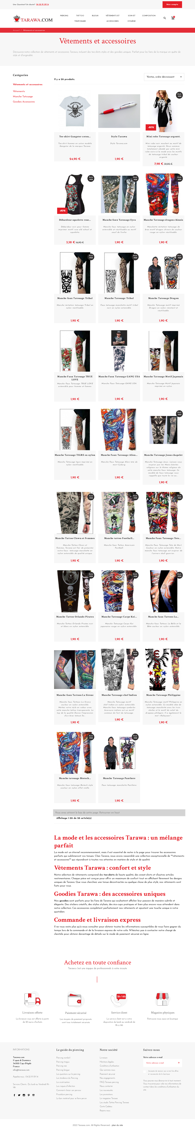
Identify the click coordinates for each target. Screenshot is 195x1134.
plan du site (117, 1125)
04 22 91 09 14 (42, 4)
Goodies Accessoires (24, 102)
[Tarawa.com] (33, 18)
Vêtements (19, 91)
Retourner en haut (109, 813)
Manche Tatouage (23, 96)
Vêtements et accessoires (27, 84)
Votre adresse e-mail (152, 1057)
